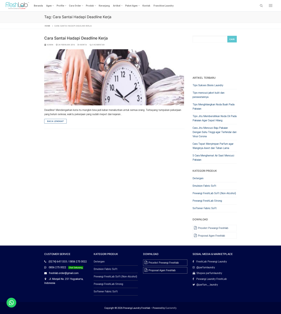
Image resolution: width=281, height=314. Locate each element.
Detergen (198, 178)
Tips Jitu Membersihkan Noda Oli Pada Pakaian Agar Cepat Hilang (215, 118)
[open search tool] (261, 5)
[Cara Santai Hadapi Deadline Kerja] (114, 77)
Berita (83, 45)
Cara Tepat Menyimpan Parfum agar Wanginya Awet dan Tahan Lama (213, 146)
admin (49, 45)
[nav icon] (270, 5)
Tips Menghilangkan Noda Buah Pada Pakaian (213, 106)
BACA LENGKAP (55, 121)
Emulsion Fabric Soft (204, 185)
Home (47, 26)
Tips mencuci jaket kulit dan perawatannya (208, 95)
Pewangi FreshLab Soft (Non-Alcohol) (214, 193)
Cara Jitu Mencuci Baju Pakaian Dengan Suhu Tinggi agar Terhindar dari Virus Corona (214, 132)
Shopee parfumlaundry (207, 273)
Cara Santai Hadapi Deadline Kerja (76, 38)
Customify (170, 308)
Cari (232, 39)
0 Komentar (98, 45)
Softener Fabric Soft (205, 208)
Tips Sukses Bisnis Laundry (208, 85)
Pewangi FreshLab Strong (207, 200)
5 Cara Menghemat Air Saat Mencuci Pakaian (213, 157)
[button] (11, 302)
